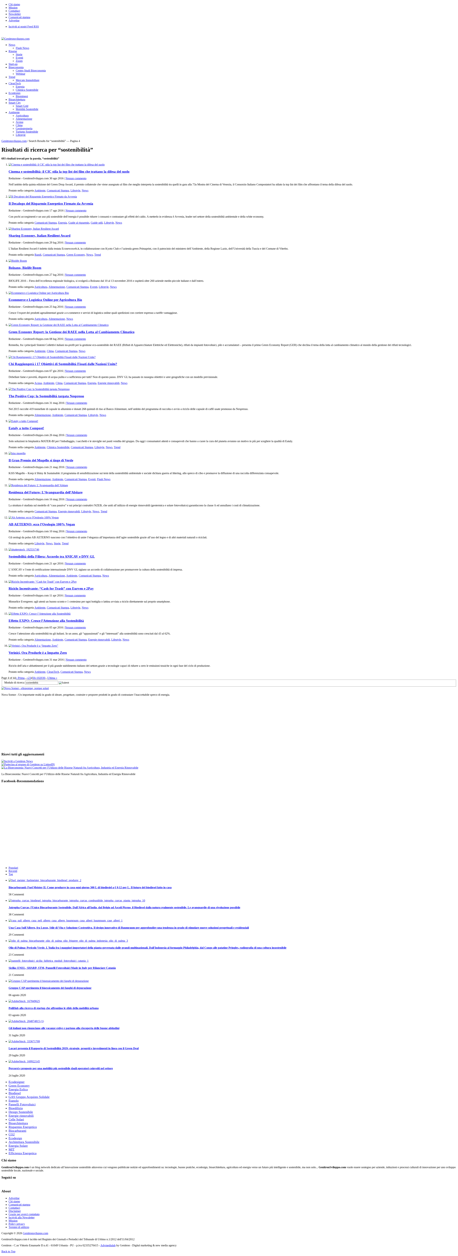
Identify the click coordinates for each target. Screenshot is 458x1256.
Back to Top (8, 1251)
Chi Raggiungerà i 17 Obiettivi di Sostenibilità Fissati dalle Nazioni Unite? (63, 364)
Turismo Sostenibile (27, 131)
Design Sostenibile (21, 1112)
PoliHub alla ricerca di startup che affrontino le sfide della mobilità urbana (54, 1008)
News (12, 44)
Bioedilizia (16, 1108)
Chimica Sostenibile (27, 89)
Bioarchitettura (17, 99)
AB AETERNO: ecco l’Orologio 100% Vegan (42, 524)
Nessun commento (75, 178)
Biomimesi (22, 96)
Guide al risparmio (78, 222)
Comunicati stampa (19, 17)
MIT (11, 1149)
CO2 (12, 1134)
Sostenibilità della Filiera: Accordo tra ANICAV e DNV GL (52, 556)
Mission (13, 7)
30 (43, 677)
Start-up (13, 64)
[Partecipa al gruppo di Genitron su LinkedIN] (28, 764)
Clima (19, 125)
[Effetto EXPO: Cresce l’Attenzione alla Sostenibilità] (39, 613)
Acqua (19, 122)
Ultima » (52, 677)
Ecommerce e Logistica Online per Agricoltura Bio (45, 300)
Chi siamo (14, 4)
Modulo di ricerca (14, 682)
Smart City (15, 102)
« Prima (20, 677)
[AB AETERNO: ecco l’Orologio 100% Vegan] (34, 517)
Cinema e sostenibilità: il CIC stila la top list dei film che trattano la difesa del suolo (69, 171)
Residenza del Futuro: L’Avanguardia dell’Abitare (45, 492)
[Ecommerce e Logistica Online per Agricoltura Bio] (39, 292)
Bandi (38, 254)
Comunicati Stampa (58, 190)
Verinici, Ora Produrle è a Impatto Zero (38, 653)
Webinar (20, 73)
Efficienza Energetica (22, 1153)
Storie (19, 54)
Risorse (13, 51)
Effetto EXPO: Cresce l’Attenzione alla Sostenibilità (46, 621)
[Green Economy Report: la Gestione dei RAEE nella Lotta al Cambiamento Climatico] (59, 324)
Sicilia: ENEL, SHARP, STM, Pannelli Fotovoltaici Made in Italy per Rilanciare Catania (62, 967)
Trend (12, 76)
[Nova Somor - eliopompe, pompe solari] (25, 688)
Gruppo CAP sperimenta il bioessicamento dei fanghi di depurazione (50, 987)
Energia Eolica (18, 1089)
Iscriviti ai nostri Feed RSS (24, 26)
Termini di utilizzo (19, 1227)
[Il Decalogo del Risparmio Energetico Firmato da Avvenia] (43, 196)
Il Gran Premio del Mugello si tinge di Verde (41, 460)
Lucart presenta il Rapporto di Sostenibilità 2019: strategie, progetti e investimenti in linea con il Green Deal (74, 1048)
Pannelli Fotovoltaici (22, 1104)
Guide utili (97, 222)
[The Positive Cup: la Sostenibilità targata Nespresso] (39, 389)
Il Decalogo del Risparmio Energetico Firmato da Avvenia (51, 203)
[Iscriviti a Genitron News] (17, 761)
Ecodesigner (17, 1082)
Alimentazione (24, 118)
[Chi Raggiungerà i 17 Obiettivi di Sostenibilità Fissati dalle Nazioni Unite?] (52, 357)
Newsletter (15, 14)
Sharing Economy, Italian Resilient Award (39, 235)
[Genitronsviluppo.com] (15, 38)
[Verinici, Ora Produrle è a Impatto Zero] (33, 645)
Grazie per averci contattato (24, 1214)
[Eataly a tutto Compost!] (23, 421)
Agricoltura (22, 115)
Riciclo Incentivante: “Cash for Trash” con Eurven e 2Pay (51, 588)
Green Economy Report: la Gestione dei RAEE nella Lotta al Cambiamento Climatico (72, 332)
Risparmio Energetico (23, 1127)
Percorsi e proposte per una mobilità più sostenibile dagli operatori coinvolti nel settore (61, 1068)
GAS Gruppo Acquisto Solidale (29, 1097)
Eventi (19, 57)
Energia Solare (18, 1145)
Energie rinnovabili (108, 383)
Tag (11, 874)
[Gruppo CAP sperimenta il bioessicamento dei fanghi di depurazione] (49, 980)
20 (41, 677)
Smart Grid (22, 105)
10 (38, 677)
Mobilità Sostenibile (27, 109)
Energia (20, 86)
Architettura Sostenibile (24, 1142)
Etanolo (14, 1100)
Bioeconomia (16, 67)
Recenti (13, 870)
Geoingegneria (24, 128)
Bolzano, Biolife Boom (25, 268)
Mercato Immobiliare (27, 80)
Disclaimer (15, 1211)
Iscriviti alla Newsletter (22, 1217)
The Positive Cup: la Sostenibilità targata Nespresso (46, 396)
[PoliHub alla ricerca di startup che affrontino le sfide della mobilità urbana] (24, 1001)
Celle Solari (16, 1119)
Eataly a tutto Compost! (26, 428)
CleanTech (15, 83)
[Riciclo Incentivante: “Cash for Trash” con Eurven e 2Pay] (43, 581)
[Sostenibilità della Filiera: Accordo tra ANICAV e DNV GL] (24, 549)
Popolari (13, 867)
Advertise (14, 20)
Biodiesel (15, 1093)
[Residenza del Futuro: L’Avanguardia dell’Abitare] (38, 485)
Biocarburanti (17, 1130)
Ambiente (14, 112)
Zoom (19, 60)
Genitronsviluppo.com (14, 140)
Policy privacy (17, 1223)
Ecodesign (14, 93)
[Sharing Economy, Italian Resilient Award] (34, 228)
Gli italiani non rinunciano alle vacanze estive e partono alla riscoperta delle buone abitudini (64, 1028)
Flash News (22, 48)
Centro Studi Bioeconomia (31, 70)
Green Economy (75, 254)
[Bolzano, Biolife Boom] (18, 260)
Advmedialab (108, 1245)
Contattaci (14, 10)
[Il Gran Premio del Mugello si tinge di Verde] (17, 453)
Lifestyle (21, 134)
